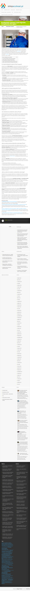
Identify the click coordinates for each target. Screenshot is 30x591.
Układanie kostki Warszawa (8, 578)
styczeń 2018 (19, 366)
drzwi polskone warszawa (10, 549)
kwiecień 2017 (19, 382)
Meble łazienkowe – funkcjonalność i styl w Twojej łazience (21, 432)
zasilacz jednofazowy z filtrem (7, 583)
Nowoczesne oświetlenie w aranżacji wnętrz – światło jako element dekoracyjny (7, 508)
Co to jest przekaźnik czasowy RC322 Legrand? (9, 58)
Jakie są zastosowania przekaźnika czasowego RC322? (10, 61)
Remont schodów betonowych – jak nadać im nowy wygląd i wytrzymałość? (22, 522)
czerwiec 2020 (19, 344)
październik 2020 (19, 337)
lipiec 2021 (18, 321)
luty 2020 (18, 351)
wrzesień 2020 (19, 339)
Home (2, 9)
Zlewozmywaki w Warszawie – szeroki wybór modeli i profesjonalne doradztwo (22, 473)
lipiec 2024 (18, 292)
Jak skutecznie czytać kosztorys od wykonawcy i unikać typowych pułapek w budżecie (22, 401)
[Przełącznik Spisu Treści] (16, 57)
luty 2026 (18, 288)
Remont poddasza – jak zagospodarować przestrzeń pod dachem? (21, 511)
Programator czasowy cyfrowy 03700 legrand (9, 201)
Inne (12, 12)
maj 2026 (18, 283)
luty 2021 (18, 330)
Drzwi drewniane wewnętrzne (6, 548)
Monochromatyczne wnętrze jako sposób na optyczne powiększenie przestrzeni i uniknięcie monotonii (22, 243)
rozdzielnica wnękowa (6, 570)
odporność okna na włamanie (7, 561)
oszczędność (19, 51)
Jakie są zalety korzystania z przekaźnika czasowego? (10, 62)
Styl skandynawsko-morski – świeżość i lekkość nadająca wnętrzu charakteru (22, 255)
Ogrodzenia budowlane (6, 562)
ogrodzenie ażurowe (9, 563)
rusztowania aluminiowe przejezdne (6, 572)
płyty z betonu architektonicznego (5, 569)
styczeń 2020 (19, 353)
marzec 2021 (19, 328)
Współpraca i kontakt (7, 9)
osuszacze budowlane (5, 564)
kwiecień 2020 (19, 348)
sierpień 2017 (19, 375)
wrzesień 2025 (19, 290)
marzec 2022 (19, 306)
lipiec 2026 (18, 279)
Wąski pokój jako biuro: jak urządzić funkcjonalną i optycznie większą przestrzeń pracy (22, 231)
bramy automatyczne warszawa (7, 545)
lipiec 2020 (18, 342)
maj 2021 (18, 324)
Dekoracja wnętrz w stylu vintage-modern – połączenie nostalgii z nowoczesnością (7, 519)
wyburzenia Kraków (8, 580)
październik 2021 (19, 315)
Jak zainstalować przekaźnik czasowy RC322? (9, 60)
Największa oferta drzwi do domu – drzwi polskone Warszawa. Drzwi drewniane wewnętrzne (22, 497)
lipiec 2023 (18, 297)
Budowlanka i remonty (19, 9)
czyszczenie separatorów (6, 546)
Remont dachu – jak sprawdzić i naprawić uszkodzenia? (21, 412)
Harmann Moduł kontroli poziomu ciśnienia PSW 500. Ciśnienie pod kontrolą (14, 204)
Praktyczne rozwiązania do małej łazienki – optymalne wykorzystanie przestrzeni (7, 504)
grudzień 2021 (19, 312)
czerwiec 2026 (19, 281)
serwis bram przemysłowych (6, 577)
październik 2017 (19, 371)
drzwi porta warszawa (6, 550)
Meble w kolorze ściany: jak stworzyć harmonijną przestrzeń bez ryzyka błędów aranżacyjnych (22, 234)
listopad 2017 (19, 369)
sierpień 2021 (19, 319)
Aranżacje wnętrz (13, 9)
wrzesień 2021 (19, 317)
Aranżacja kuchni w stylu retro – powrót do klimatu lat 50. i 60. (22, 454)
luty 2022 (18, 308)
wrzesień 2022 (19, 301)
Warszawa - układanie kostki (7, 580)
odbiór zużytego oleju (6, 561)
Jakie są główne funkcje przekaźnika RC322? (9, 59)
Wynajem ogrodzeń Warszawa (6, 581)
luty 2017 (18, 384)
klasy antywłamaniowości (7, 556)
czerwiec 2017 (19, 378)
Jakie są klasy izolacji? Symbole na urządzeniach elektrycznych (12, 212)
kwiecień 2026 (19, 285)
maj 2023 (18, 299)
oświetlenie (7, 54)
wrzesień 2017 (19, 373)
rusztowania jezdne (6, 575)
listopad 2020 (19, 335)
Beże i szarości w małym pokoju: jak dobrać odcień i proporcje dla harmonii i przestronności (22, 247)
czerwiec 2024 (19, 294)
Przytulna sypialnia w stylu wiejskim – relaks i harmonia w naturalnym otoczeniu (7, 476)
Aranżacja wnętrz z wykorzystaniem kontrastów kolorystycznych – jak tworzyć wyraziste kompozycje (7, 523)
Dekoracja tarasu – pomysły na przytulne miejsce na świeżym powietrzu (6, 530)
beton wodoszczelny (6, 542)
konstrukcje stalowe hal (7, 558)
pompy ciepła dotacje (10, 565)
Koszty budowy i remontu (17, 12)
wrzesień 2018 (19, 357)
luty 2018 (18, 364)
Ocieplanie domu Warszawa (9, 560)
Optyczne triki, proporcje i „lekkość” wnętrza (6, 14)
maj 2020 (18, 346)
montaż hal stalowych (5, 559)
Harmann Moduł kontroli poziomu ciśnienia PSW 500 (7, 555)
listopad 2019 (19, 355)
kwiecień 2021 (19, 326)
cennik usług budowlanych (9, 545)
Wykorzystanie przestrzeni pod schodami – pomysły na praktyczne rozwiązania (22, 267)
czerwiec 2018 (19, 362)
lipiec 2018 (18, 360)
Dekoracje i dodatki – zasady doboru (6, 12)
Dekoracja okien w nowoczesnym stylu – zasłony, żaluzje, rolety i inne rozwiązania (22, 263)
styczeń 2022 (19, 310)
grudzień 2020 (19, 333)
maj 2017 (18, 380)
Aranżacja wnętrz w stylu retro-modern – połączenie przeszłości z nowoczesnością (8, 500)
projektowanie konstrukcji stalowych (7, 567)
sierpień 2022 (19, 303)
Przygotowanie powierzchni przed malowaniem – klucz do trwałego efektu (21, 477)
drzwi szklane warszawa (7, 551)
